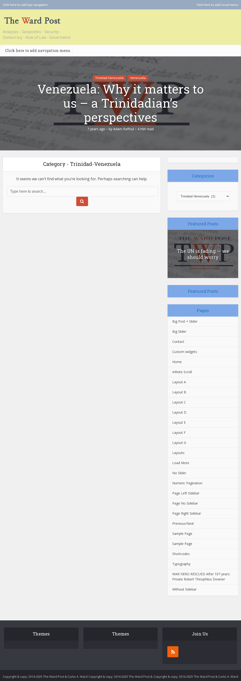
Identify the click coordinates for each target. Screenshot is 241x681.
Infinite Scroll (182, 372)
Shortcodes (181, 554)
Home (177, 362)
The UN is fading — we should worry (203, 254)
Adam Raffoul (123, 129)
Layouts (178, 452)
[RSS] (172, 651)
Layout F (179, 432)
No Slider (179, 473)
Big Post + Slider (184, 321)
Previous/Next (183, 523)
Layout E (179, 422)
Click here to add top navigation (25, 5)
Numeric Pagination (187, 483)
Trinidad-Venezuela (109, 78)
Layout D (179, 412)
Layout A (179, 382)
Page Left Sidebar (185, 493)
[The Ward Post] (32, 20)
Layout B (179, 392)
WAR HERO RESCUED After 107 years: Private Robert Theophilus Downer (201, 576)
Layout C (179, 402)
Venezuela (138, 78)
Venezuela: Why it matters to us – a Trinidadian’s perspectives (120, 103)
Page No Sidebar (185, 503)
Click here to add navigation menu (37, 50)
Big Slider (179, 331)
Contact (178, 341)
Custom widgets (184, 351)
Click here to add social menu (217, 5)
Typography (181, 564)
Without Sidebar (184, 589)
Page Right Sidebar (186, 513)
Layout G (179, 442)
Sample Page (182, 533)
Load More (180, 463)
